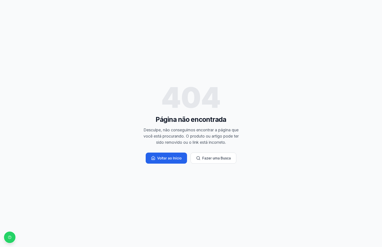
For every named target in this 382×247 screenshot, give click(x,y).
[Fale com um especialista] (10, 237)
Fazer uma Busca (216, 158)
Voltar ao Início (169, 158)
